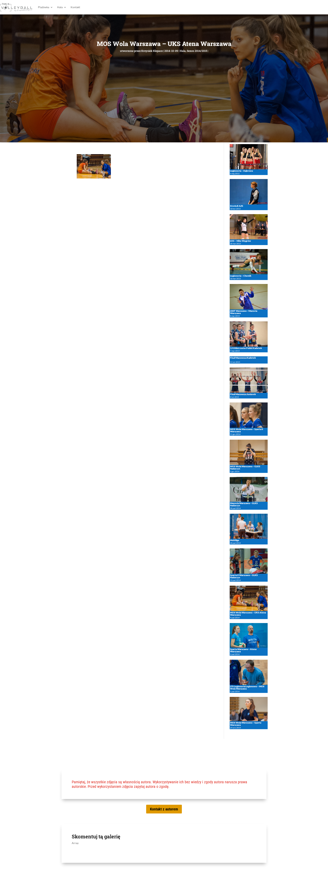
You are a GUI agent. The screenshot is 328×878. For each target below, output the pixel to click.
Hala (60, 7)
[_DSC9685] (94, 177)
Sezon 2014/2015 (197, 51)
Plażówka (43, 7)
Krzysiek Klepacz (152, 51)
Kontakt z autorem (164, 809)
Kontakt (75, 7)
